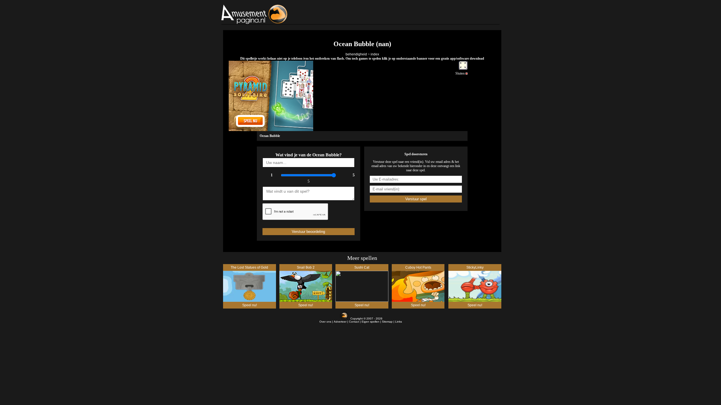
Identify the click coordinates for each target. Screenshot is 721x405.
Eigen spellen (370, 321)
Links (398, 321)
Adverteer (340, 321)
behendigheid (356, 54)
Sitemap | (388, 321)
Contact (354, 321)
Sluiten (460, 73)
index (375, 54)
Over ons (325, 321)
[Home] (268, 14)
